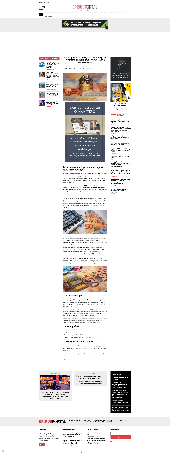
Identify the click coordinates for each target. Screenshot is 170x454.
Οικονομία (50, 69)
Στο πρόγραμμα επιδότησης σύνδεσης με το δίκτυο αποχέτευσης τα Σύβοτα (52, 85)
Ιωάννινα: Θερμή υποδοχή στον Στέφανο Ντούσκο (120, 402)
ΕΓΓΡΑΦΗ (120, 437)
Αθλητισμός (89, 443)
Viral (111, 146)
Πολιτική (49, 106)
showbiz (49, 79)
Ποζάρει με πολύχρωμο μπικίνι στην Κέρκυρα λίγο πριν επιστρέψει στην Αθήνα (53, 75)
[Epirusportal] (85, 8)
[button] (129, 14)
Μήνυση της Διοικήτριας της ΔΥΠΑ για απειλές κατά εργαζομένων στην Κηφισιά (52, 64)
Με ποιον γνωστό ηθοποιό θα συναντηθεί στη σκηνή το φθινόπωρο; (119, 190)
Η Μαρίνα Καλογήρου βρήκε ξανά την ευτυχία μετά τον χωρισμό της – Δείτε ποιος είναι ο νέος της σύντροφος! (120, 394)
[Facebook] (127, 2)
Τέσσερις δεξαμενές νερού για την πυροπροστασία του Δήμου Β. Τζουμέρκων (120, 408)
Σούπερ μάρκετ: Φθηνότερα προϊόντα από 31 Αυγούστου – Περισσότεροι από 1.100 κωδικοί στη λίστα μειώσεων (120, 164)
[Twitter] (130, 2)
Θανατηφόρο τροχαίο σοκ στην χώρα (119, 156)
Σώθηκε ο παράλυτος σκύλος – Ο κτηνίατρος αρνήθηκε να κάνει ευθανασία (120, 121)
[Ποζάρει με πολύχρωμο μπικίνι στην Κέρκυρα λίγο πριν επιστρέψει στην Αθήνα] (42, 74)
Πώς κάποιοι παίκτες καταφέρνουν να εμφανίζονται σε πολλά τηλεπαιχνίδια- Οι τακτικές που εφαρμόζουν (55, 395)
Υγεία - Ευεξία (114, 153)
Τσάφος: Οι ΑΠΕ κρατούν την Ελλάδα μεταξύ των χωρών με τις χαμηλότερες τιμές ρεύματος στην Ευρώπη (120, 129)
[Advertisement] (85, 41)
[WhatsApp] (73, 71)
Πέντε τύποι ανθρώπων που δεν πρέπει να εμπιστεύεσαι (120, 143)
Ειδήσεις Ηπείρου (52, 89)
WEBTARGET (96, 452)
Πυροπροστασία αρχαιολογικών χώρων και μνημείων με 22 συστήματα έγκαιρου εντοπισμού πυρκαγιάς (120, 173)
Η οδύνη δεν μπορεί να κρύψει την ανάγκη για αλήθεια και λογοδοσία (52, 102)
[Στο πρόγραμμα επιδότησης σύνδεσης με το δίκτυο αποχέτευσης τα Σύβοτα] (42, 85)
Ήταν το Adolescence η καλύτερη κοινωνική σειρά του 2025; (91, 382)
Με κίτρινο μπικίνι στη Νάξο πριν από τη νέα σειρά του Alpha (52, 94)
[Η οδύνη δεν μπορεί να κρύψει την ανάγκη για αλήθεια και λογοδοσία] (42, 103)
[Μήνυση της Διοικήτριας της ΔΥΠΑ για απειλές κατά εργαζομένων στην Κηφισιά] (42, 64)
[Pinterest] (70, 71)
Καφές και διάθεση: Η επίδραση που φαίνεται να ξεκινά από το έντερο (120, 150)
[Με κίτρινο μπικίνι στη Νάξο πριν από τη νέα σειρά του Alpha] (42, 95)
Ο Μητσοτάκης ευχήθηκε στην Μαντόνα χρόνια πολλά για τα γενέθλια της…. (119, 137)
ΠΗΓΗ (64, 359)
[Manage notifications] (3, 451)
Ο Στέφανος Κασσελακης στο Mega (120, 378)
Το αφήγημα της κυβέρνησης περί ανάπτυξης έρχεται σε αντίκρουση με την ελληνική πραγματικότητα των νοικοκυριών (120, 182)
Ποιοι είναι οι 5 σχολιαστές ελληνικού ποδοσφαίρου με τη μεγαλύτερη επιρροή (119, 384)
